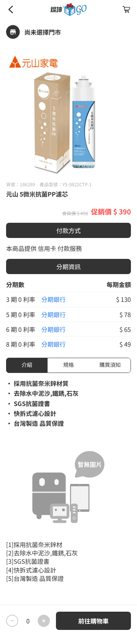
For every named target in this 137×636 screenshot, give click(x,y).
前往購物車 (93, 620)
